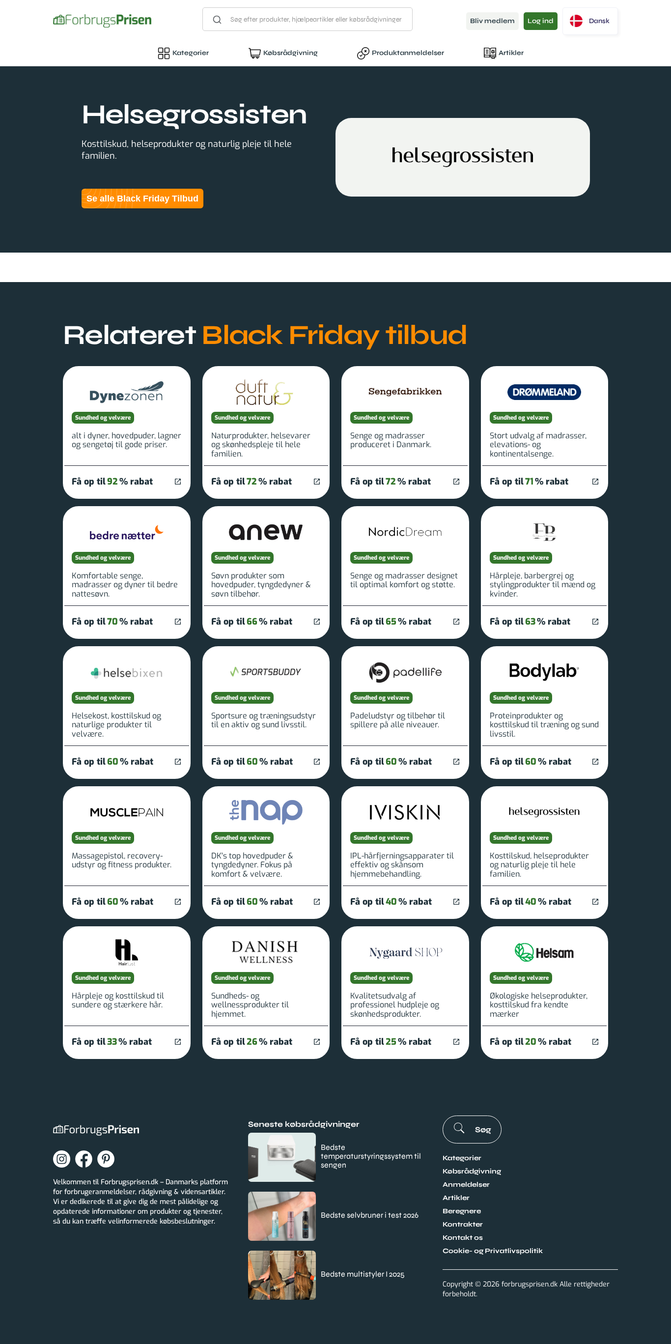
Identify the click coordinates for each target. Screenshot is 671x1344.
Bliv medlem (492, 21)
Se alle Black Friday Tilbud (142, 198)
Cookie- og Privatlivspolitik (493, 1251)
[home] (102, 20)
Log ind (541, 21)
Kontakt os (463, 1237)
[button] (590, 21)
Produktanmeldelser (408, 53)
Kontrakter (463, 1224)
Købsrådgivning (290, 53)
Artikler (511, 53)
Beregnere (462, 1211)
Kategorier (190, 53)
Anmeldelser (466, 1184)
